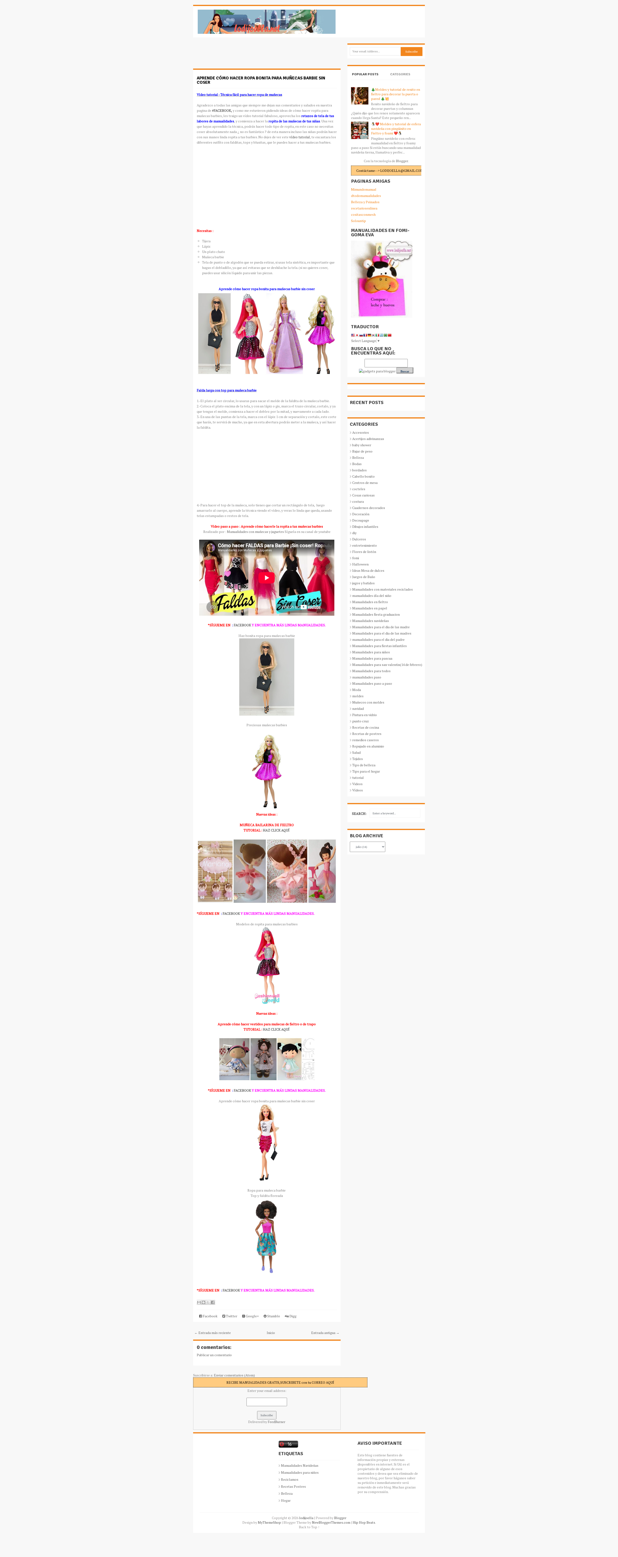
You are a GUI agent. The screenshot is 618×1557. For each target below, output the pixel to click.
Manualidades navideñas (370, 620)
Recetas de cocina (365, 727)
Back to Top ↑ (309, 1527)
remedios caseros (365, 740)
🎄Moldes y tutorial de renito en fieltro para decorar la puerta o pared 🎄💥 (395, 94)
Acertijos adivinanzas (368, 438)
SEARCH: (359, 813)
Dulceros (359, 539)
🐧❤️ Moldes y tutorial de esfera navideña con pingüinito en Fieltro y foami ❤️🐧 (396, 128)
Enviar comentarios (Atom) (234, 1375)
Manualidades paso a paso (372, 683)
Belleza (358, 457)
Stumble (273, 1316)
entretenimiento (364, 545)
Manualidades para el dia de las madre (381, 627)
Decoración (360, 514)
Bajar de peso (362, 451)
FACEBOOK (242, 625)
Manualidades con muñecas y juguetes (256, 531)
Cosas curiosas (363, 495)
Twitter (231, 1316)
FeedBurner (276, 1421)
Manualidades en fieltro (370, 602)
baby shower (361, 445)
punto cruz (360, 721)
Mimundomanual (363, 189)
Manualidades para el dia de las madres (381, 633)
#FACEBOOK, (222, 110)
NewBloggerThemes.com (331, 1522)
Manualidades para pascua (372, 658)
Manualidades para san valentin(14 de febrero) (387, 664)
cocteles (358, 489)
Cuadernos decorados (368, 507)
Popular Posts (365, 74)
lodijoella (306, 1517)
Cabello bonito (363, 476)
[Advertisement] (231, 55)
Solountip (358, 220)
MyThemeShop (269, 1522)
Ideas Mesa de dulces (368, 570)
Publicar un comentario (214, 1355)
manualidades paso (366, 677)
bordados (359, 470)
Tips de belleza (363, 765)
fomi (355, 558)
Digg (292, 1316)
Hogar (286, 1500)
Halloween (360, 564)
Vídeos (357, 790)
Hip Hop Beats (364, 1522)
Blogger (402, 161)
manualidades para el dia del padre (378, 639)
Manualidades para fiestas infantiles (379, 645)
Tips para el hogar (366, 771)
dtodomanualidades (366, 195)
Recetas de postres (366, 733)
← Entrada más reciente (212, 1332)
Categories (400, 74)
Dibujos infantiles (365, 526)
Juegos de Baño (363, 576)
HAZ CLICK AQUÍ (276, 830)
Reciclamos (289, 1479)
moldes (358, 696)
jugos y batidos (363, 583)
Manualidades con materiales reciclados (382, 589)
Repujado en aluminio (368, 746)
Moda (356, 689)
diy (354, 533)
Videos (357, 784)
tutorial (358, 777)
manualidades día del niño (371, 595)
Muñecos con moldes (368, 702)
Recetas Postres (293, 1486)
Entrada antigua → (325, 1332)
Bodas (357, 463)
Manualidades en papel (369, 608)
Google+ (252, 1316)
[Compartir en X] (208, 1302)
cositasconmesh (363, 214)
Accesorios (360, 432)
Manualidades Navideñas (299, 1465)
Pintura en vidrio (364, 714)
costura (358, 501)
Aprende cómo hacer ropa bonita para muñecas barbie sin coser (261, 80)
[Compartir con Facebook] (212, 1302)
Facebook (210, 1316)
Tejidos (357, 758)
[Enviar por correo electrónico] (199, 1302)
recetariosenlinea (364, 208)
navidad (358, 708)
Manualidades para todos (371, 671)
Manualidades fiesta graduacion (376, 614)
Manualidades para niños (371, 652)
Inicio (271, 1332)
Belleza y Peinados (365, 202)
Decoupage (360, 520)
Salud (356, 752)
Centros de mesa (365, 482)
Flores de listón (364, 551)
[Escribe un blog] (203, 1302)
